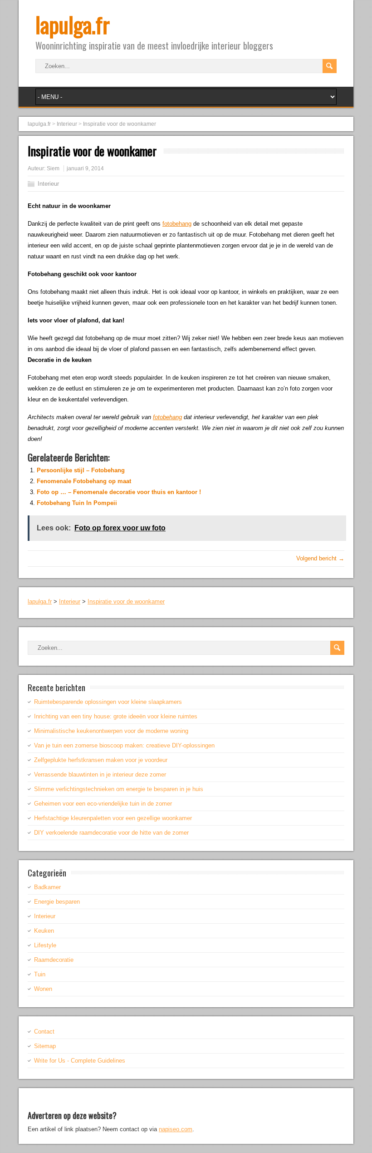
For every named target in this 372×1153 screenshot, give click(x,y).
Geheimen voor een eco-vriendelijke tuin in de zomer (103, 803)
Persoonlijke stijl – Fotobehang (81, 470)
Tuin (39, 974)
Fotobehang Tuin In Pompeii (77, 503)
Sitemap (45, 1046)
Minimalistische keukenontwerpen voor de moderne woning (111, 730)
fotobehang (176, 223)
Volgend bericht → (320, 558)
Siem (53, 168)
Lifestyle (45, 945)
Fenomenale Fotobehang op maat (84, 481)
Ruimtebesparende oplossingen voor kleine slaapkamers (108, 701)
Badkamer (47, 887)
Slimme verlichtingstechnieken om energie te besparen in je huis (118, 789)
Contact (44, 1031)
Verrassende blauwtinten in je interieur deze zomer (100, 774)
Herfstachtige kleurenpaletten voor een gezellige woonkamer (113, 818)
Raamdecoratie (53, 959)
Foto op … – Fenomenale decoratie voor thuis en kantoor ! (119, 492)
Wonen (43, 988)
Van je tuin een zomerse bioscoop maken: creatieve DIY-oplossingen (124, 745)
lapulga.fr (72, 24)
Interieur (48, 183)
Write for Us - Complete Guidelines (79, 1060)
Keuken (44, 930)
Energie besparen (57, 901)
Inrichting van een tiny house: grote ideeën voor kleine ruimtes (115, 716)
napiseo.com (175, 1129)
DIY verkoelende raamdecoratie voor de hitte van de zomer (111, 832)
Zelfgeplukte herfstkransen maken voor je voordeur (100, 760)
